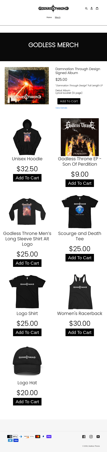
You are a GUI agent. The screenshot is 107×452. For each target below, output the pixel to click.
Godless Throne (94, 446)
